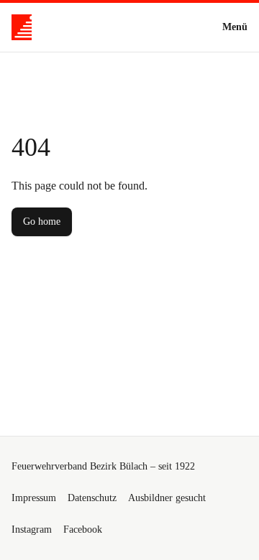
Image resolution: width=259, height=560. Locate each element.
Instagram (32, 529)
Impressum (34, 498)
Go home (41, 221)
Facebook (82, 529)
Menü (234, 27)
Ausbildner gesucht (167, 498)
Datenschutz (92, 498)
